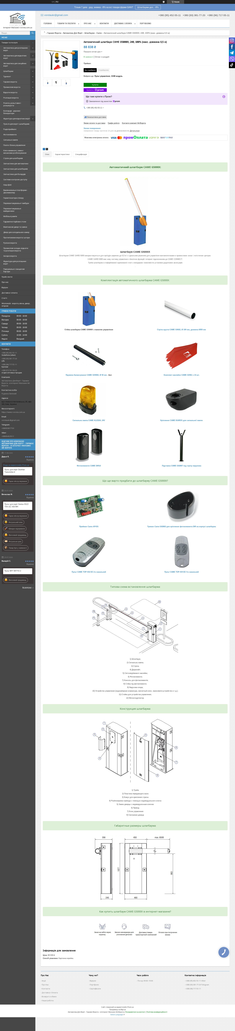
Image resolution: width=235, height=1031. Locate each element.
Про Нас (45, 984)
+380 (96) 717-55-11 (193, 988)
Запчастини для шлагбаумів (15, 169)
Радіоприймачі (9, 129)
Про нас (5, 282)
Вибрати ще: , (103, 76)
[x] (47, 150)
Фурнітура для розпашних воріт (14, 262)
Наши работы (48, 1000)
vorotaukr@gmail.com (11, 420)
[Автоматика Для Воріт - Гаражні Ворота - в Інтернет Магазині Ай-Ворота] (17, 19)
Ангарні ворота (10, 256)
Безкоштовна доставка (96, 117)
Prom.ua (130, 1007)
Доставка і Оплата (50, 992)
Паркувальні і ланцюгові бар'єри (14, 270)
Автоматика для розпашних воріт (15, 49)
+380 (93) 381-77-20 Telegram (197, 984)
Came (99, 33)
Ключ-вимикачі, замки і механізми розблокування (14, 151)
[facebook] (44, 150)
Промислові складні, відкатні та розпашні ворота (15, 249)
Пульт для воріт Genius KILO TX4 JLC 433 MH (16, 505)
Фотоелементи (10, 134)
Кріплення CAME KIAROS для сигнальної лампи (181, 420)
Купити (95, 85)
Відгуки (5, 287)
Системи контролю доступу (15, 179)
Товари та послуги (10, 42)
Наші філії (7, 185)
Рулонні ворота (10, 243)
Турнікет (7, 76)
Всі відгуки (26, 587)
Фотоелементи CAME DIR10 (89, 466)
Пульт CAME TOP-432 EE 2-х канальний (89, 572)
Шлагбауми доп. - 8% (148, 7)
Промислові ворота (11, 87)
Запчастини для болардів (14, 174)
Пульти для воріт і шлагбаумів (16, 124)
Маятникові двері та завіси (15, 227)
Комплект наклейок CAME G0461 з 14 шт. (181, 375)
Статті (4, 298)
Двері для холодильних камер (16, 232)
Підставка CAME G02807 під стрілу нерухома (181, 466)
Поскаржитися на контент (135, 1012)
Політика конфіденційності (156, 1012)
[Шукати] (32, 33)
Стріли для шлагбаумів (13, 158)
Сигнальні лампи (10, 140)
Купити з (90, 90)
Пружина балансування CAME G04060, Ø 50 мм (86, 375)
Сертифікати (95, 988)
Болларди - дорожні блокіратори (11, 112)
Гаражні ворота (10, 82)
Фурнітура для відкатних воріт (16, 118)
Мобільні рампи (10, 216)
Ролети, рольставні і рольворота (12, 104)
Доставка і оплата (9, 293)
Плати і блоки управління (14, 145)
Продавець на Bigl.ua (117, 1010)
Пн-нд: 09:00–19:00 (145, 980)
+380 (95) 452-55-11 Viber (196, 980)
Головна (48, 23)
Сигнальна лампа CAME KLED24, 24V (89, 420)
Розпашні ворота (10, 97)
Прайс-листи (7, 277)
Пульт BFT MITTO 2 (12, 571)
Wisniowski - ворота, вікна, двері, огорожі (16, 304)
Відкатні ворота (10, 92)
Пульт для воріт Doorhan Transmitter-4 (14, 471)
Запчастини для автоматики (15, 163)
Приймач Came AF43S (88, 527)
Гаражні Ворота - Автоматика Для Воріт (64, 33)
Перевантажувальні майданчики (12, 209)
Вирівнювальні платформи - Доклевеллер (15, 191)
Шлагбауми (8, 71)
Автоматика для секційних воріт (14, 64)
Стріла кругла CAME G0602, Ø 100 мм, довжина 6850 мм (181, 330)
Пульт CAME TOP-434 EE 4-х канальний (181, 572)
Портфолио (145, 23)
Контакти (104, 23)
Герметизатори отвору (13, 198)
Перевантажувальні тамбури (16, 203)
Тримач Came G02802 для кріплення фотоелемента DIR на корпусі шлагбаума (181, 527)
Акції (44, 980)
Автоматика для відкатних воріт (15, 56)
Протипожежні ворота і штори (16, 237)
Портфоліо (94, 984)
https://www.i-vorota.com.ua (13, 412)
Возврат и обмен (49, 996)
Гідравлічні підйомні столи (14, 221)
